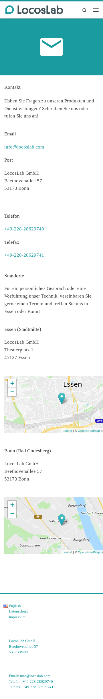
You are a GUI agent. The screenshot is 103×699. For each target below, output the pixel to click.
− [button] (12, 391)
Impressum (17, 617)
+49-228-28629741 (24, 255)
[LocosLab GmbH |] (34, 9)
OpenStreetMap (89, 430)
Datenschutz (18, 611)
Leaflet (67, 430)
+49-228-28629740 (24, 229)
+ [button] (12, 383)
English (14, 606)
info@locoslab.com (24, 147)
